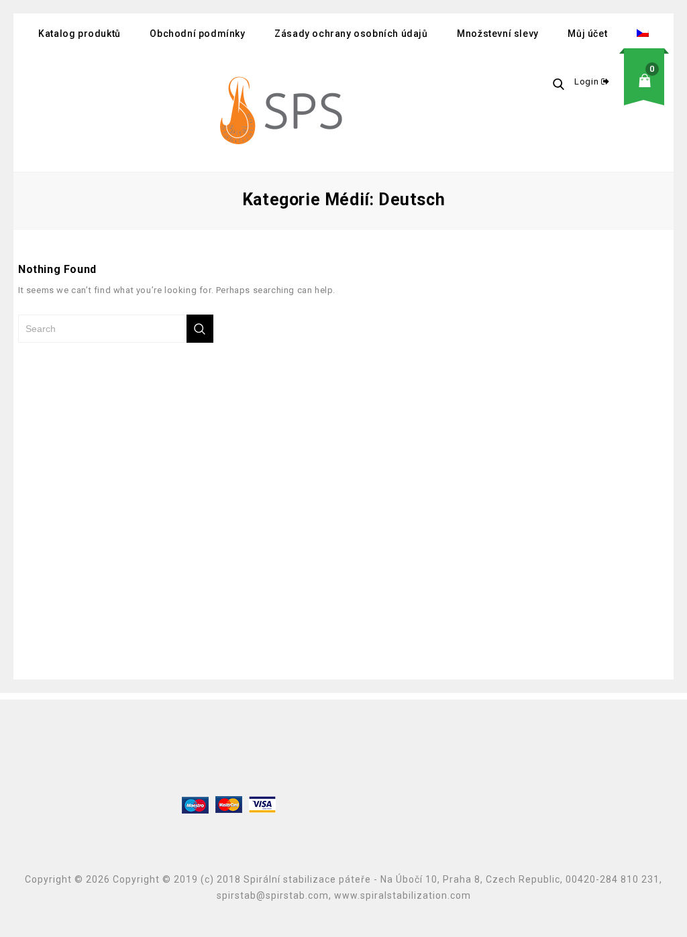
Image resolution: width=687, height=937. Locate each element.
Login (587, 81)
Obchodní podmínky (197, 33)
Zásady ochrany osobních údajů (350, 33)
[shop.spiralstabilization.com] (283, 112)
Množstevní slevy (498, 33)
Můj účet (587, 33)
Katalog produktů (79, 33)
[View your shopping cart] (649, 91)
